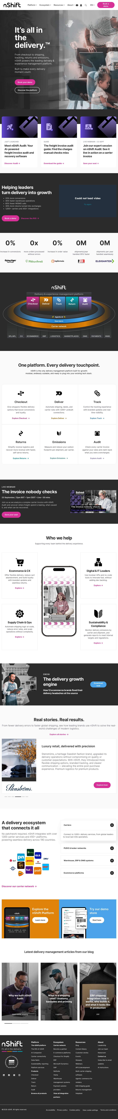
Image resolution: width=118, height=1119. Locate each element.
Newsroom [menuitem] (102, 1053)
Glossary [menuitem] (79, 1060)
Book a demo (106, 5)
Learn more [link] (40, 920)
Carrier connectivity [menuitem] (38, 1056)
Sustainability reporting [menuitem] (39, 1064)
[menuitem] (38, 1045)
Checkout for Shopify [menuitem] (61, 1056)
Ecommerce (20, 1014)
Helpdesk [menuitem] (79, 1093)
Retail (59, 1014)
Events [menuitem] (78, 1056)
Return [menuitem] (33, 1086)
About (70, 5)
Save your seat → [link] (91, 163)
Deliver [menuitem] (33, 1078)
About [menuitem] (100, 1042)
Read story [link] (103, 782)
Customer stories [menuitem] (82, 1053)
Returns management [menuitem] (84, 1090)
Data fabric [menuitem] (35, 1060)
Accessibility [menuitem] (50, 1110)
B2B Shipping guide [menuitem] (83, 1086)
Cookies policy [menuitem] (74, 1110)
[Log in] (81, 5)
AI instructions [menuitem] (103, 1067)
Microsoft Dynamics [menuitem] (60, 1064)
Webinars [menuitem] (79, 1064)
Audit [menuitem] (33, 1090)
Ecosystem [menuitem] (58, 1042)
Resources (58, 5)
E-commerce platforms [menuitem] (62, 1053)
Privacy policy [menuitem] (62, 1110)
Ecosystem (44, 5)
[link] (21, 404)
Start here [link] (97, 920)
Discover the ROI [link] (28, 218)
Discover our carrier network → (19, 886)
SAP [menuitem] (55, 1067)
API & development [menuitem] (83, 1067)
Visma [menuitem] (55, 1075)
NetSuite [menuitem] (56, 1071)
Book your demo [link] (25, 82)
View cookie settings (90, 1110)
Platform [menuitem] (35, 1042)
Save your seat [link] (11, 514)
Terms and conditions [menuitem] (108, 1110)
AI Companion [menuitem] (36, 1053)
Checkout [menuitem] (34, 1075)
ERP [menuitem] (54, 1060)
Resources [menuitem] (80, 1042)
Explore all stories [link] (58, 734)
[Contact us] (77, 5)
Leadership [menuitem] (102, 1045)
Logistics (98, 1014)
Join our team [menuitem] (103, 1049)
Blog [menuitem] (77, 1045)
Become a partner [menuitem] (60, 1049)
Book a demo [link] (10, 218)
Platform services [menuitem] (37, 1067)
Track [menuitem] (33, 1082)
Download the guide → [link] (54, 163)
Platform (31, 5)
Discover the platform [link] (27, 90)
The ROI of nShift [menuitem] (37, 1049)
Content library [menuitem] (81, 1049)
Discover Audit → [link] (12, 163)
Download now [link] (98, 684)
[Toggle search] (86, 5)
